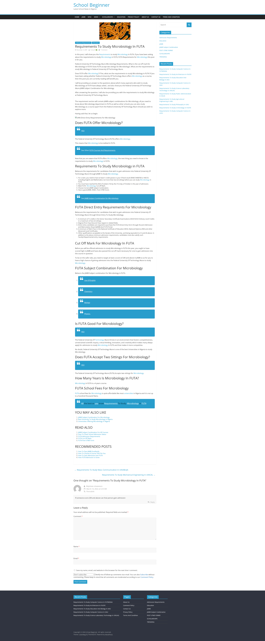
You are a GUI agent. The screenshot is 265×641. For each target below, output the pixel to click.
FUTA (77, 393)
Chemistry (88, 291)
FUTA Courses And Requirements (102, 150)
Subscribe (144, 574)
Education (121, 17)
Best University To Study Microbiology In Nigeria (95, 419)
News (96, 17)
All (82, 403)
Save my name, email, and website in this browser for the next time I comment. (107, 570)
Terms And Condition (171, 17)
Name (76, 546)
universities (128, 393)
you (96, 403)
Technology (99, 340)
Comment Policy (128, 605)
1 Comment (103, 50)
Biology (87, 302)
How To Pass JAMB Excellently (89, 451)
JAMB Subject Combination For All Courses (93, 432)
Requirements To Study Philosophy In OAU (174, 104)
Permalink (90, 491)
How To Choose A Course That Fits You (92, 453)
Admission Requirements (83, 43)
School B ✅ (94, 50)
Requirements (104, 54)
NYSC (90, 17)
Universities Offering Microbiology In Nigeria (94, 421)
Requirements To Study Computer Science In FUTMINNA (93, 602)
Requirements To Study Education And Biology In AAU (92, 609)
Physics (87, 314)
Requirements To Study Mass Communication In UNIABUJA (101, 470)
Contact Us (155, 17)
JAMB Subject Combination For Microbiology (94, 417)
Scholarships (107, 17)
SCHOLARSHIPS (164, 54)
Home (77, 17)
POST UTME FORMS (166, 50)
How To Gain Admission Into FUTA (90, 455)
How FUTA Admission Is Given (89, 457)
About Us (145, 17)
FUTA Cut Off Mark (85, 438)
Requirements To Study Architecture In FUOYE (175, 74)
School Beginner (91, 5)
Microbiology (122, 54)
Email (76, 558)
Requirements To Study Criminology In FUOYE (175, 108)
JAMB (83, 17)
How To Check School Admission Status (92, 434)
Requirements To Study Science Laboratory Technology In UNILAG (96, 615)
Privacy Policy (133, 17)
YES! (82, 131)
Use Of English (90, 280)
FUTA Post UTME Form (86, 440)
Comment (78, 516)
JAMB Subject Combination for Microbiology (101, 198)
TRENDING (163, 57)
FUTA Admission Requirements (89, 436)
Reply (152, 502)
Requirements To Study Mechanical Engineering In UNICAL (128, 475)
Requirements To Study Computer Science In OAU (90, 612)
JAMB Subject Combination (168, 47)
